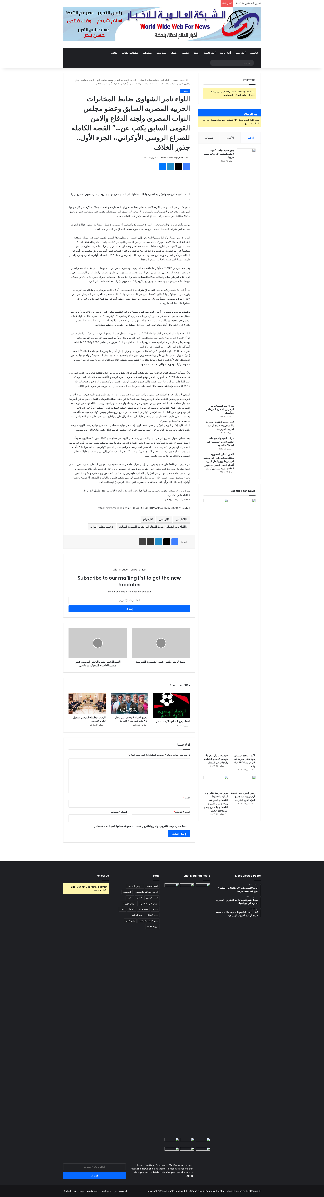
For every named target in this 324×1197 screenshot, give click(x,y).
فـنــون (185, 52)
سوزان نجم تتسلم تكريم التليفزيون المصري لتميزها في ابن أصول (220, 409)
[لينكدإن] (170, 166)
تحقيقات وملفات (130, 52)
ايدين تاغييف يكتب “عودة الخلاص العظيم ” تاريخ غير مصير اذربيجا (219, 154)
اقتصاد (174, 52)
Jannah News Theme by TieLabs (207, 1191)
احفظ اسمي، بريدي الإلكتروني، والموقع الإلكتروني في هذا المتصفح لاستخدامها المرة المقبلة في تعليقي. (140, 826)
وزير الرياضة (136, 915)
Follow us (103, 875)
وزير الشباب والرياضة (148, 920)
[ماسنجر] (162, 166)
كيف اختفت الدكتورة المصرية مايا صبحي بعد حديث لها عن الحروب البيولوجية (220, 425)
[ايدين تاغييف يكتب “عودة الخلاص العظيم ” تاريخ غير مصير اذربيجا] (246, 275)
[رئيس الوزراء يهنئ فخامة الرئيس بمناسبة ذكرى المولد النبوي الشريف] (243, 783)
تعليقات (209, 137)
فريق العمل (106, 1191)
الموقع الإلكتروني (119, 811)
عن (115, 1191)
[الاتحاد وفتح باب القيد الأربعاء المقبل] (171, 705)
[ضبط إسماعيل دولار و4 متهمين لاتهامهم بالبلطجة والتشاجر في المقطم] (216, 625)
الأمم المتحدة (152, 886)
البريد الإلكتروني (182, 811)
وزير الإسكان (152, 915)
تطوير (139, 897)
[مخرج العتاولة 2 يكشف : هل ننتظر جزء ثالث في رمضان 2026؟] (129, 703)
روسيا (155, 909)
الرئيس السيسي (135, 886)
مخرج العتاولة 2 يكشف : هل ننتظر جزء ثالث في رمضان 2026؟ (131, 719)
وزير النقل (130, 920)
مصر (122, 909)
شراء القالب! (70, 1191)
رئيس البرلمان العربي (148, 903)
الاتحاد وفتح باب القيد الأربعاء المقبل (173, 721)
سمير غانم (143, 909)
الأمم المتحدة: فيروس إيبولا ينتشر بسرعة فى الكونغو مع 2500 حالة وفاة (244, 761)
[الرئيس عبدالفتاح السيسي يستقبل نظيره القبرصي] (87, 703)
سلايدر (175, 80)
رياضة (196, 52)
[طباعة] (142, 541)
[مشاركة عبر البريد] (150, 541)
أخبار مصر (241, 52)
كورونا (131, 909)
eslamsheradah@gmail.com (174, 157)
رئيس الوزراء (129, 903)
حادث (129, 897)
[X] (178, 166)
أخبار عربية (225, 52)
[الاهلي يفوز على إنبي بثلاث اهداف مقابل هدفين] (203, 887)
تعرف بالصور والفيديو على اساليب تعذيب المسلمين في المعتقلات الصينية (220, 441)
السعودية (127, 892)
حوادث (82, 1191)
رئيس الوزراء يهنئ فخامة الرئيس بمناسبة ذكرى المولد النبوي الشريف (243, 796)
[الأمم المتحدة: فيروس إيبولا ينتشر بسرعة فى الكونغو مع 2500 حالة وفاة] (243, 625)
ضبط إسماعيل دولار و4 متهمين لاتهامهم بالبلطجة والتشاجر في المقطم (216, 759)
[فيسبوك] (186, 166)
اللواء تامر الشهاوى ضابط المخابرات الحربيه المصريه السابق (152, 526)
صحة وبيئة (161, 52)
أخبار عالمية (209, 52)
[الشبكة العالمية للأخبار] (162, 24)
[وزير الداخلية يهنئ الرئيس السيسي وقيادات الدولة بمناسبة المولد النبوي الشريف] (203, 1151)
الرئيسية (254, 52)
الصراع (147, 519)
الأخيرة (230, 137)
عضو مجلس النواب (100, 526)
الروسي (163, 519)
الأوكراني (181, 519)
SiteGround (252, 1191)
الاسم (186, 797)
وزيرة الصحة (152, 926)
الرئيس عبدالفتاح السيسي (147, 892)
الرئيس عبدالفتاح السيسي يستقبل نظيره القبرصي (89, 719)
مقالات (114, 52)
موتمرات (147, 52)
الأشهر (250, 137)
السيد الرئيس (152, 897)
